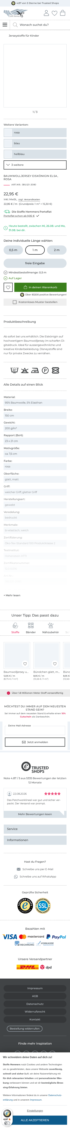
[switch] (7, 1123)
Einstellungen (35, 1110)
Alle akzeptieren (35, 1120)
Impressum (36, 1099)
